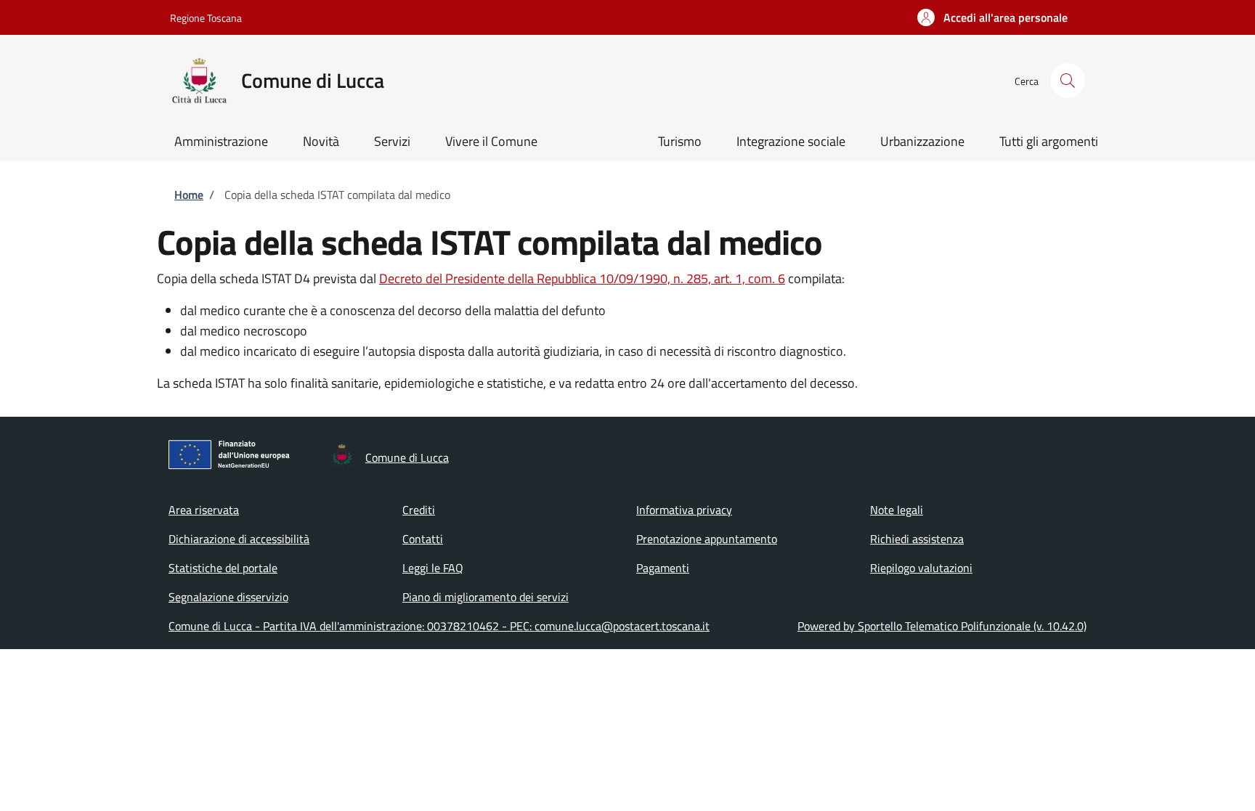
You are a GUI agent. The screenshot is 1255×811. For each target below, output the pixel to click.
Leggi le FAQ (432, 567)
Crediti (418, 509)
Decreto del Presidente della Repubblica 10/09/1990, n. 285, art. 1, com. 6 (582, 278)
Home (188, 194)
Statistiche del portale (222, 567)
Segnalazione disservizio (228, 597)
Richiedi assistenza (917, 538)
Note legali (896, 509)
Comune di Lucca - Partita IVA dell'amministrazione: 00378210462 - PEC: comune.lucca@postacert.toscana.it (439, 626)
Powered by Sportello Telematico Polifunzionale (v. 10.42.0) (942, 626)
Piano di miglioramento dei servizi (485, 597)
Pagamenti (662, 567)
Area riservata (203, 509)
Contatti (422, 538)
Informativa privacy (684, 509)
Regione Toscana (206, 17)
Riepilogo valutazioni (921, 567)
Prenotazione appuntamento (706, 538)
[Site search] (1067, 80)
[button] (992, 17)
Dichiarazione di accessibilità (238, 538)
